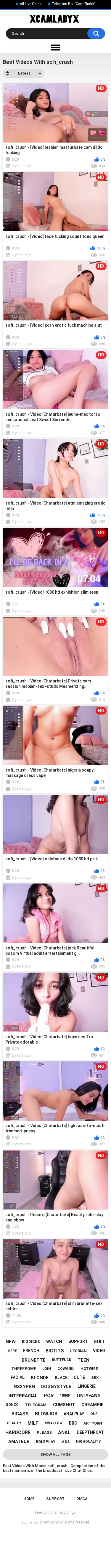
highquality (88, 1441)
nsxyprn (24, 1386)
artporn (92, 1423)
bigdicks (31, 1341)
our (94, 1414)
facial (18, 1377)
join (46, 1369)
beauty (14, 1423)
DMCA (82, 1498)
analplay (74, 1414)
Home (28, 1498)
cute (79, 1377)
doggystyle (56, 1386)
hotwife (89, 1368)
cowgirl (65, 1369)
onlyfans (89, 1395)
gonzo (12, 1405)
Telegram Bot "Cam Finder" (73, 4)
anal (64, 1432)
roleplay (45, 1441)
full (99, 1341)
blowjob (46, 1414)
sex (95, 1377)
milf (33, 1423)
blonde (40, 1377)
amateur (19, 1441)
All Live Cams (31, 4)
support (78, 1341)
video (99, 1350)
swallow (54, 1423)
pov (49, 1395)
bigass (20, 1414)
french (31, 1350)
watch (54, 1341)
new (11, 1341)
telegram (35, 1405)
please (44, 1432)
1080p (65, 1395)
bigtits (55, 1351)
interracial (23, 1395)
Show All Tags (55, 1454)
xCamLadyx (49, 1522)
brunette (34, 1360)
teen (83, 1360)
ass (66, 1441)
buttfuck (61, 1360)
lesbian (78, 1351)
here (12, 1351)
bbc (73, 1423)
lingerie (87, 1386)
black (61, 1377)
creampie (92, 1404)
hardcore (17, 1432)
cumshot (64, 1404)
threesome (23, 1368)
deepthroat (90, 1432)
